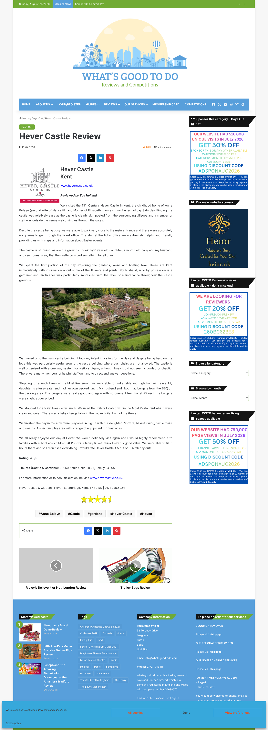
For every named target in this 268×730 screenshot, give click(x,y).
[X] (91, 158)
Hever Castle (122, 514)
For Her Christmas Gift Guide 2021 (99, 646)
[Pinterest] (110, 158)
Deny (186, 712)
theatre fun (103, 673)
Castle (75, 514)
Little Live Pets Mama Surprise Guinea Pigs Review (58, 650)
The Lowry (120, 680)
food (100, 640)
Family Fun (86, 640)
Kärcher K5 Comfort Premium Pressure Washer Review (108, 3)
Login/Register (69, 104)
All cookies (135, 712)
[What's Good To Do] (134, 53)
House (147, 514)
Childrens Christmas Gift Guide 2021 (100, 626)
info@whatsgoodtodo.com (161, 658)
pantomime (112, 666)
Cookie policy (13, 723)
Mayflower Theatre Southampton (98, 653)
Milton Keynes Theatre (92, 660)
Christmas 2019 (88, 633)
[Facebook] (82, 158)
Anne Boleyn (50, 514)
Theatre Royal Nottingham (94, 680)
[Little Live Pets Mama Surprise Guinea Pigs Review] (30, 651)
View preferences (237, 712)
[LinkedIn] (100, 158)
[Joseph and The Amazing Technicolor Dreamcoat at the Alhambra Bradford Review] (30, 669)
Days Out (37, 118)
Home (26, 104)
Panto (97, 666)
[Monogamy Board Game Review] (30, 632)
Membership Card (165, 104)
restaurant (85, 673)
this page (216, 634)
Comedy (107, 633)
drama (121, 633)
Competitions (195, 104)
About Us (43, 104)
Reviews (110, 104)
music (114, 660)
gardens (96, 514)
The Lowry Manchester (93, 686)
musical (84, 666)
